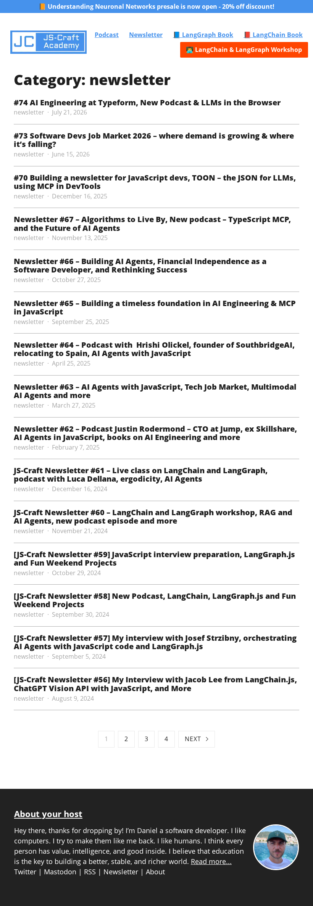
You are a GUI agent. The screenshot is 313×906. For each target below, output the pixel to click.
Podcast (107, 35)
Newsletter (146, 35)
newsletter (29, 112)
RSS (90, 871)
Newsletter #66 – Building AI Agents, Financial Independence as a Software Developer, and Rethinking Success (140, 265)
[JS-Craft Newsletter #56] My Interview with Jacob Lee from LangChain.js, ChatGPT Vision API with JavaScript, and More (155, 683)
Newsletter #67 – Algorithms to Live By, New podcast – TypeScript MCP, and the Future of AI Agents (152, 223)
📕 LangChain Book (273, 35)
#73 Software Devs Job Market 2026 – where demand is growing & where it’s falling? (154, 139)
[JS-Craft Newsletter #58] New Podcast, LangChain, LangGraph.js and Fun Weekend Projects (155, 599)
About (155, 871)
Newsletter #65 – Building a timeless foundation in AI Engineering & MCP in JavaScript (155, 307)
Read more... (211, 861)
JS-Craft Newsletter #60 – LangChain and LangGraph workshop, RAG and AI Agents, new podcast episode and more (153, 516)
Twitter (25, 871)
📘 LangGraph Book (203, 35)
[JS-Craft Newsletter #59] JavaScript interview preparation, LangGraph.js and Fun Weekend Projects (154, 558)
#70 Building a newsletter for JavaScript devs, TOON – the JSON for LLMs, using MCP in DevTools (155, 181)
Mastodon (60, 871)
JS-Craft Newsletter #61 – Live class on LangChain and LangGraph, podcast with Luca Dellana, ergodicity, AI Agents (141, 474)
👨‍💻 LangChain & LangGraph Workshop (244, 49)
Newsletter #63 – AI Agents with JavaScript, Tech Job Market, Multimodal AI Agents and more (155, 390)
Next (193, 739)
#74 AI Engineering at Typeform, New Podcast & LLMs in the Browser (147, 102)
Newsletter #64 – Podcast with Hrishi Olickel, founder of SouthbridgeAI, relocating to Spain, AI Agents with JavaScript (154, 348)
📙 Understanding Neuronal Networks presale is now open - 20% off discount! (156, 6)
